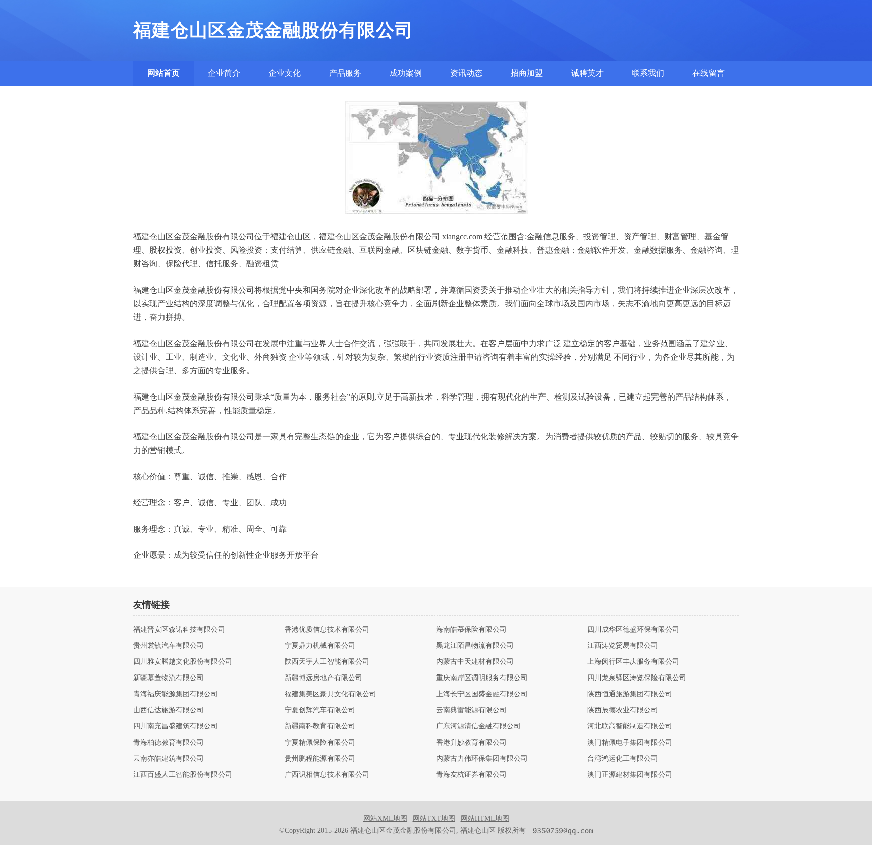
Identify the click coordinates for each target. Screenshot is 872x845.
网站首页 (163, 73)
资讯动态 (466, 73)
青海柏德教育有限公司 (168, 742)
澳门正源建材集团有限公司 (629, 774)
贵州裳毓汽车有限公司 (168, 645)
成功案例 (406, 73)
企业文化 (284, 73)
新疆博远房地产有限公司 (323, 678)
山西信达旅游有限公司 (168, 710)
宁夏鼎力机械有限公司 (320, 645)
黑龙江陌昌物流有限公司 (475, 645)
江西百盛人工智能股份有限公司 (182, 774)
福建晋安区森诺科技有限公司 (179, 629)
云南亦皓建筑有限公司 (168, 758)
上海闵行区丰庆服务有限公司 (633, 661)
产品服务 (345, 73)
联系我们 (648, 73)
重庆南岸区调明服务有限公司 (482, 678)
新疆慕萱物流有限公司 (168, 678)
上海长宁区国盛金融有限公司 (482, 694)
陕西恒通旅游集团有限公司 (629, 694)
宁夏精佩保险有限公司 (320, 742)
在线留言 (708, 73)
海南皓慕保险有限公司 (471, 629)
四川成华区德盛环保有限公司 (633, 629)
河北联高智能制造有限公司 (629, 726)
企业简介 (224, 73)
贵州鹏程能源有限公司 (320, 758)
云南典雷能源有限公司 (471, 710)
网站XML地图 (385, 818)
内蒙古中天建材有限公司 (475, 661)
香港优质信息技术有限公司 (327, 629)
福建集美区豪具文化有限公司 (330, 694)
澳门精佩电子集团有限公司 (629, 742)
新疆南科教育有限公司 (320, 726)
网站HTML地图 (485, 818)
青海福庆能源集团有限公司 (175, 694)
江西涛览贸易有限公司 (622, 645)
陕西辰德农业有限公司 (622, 710)
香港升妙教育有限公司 (471, 742)
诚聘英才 (587, 73)
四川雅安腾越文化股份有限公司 (182, 661)
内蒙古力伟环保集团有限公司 (482, 758)
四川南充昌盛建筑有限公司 (175, 726)
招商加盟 (527, 73)
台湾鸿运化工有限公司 (622, 758)
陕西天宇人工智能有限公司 (327, 661)
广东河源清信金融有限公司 (478, 726)
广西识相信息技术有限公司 (327, 774)
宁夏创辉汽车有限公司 (320, 710)
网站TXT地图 (434, 818)
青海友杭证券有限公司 (471, 774)
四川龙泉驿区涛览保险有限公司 (636, 678)
